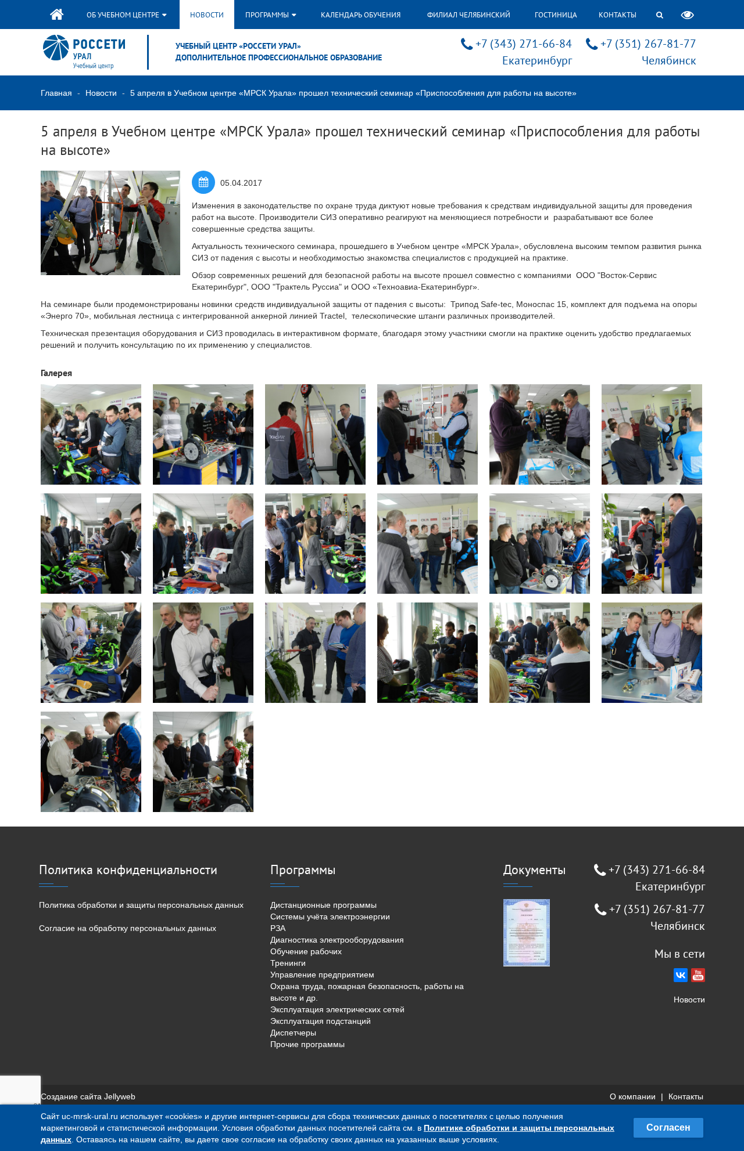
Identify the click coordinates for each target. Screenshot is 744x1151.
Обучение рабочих (306, 951)
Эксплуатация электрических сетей (337, 1009)
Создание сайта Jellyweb (88, 1096)
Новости (207, 15)
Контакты (617, 15)
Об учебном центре (124, 15)
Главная (56, 93)
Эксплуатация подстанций (320, 1021)
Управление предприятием (322, 974)
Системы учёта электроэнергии (330, 916)
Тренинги (288, 963)
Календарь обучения (360, 15)
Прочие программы (307, 1044)
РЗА (277, 928)
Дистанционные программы (323, 905)
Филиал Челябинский (468, 15)
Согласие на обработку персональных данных (127, 928)
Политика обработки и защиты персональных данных (141, 905)
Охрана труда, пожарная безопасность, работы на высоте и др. (367, 992)
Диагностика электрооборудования (337, 939)
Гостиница (556, 15)
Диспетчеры (293, 1032)
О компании (633, 1096)
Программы (268, 15)
